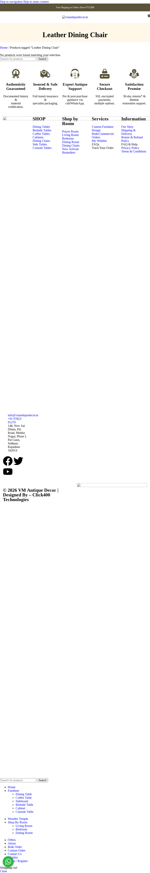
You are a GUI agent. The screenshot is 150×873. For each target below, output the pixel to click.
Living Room (24, 825)
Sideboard (22, 801)
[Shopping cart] (142, 17)
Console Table (24, 811)
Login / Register (18, 861)
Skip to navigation (11, 1)
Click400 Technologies (26, 497)
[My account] (8, 17)
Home (4, 47)
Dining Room (24, 832)
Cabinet (20, 808)
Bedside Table (24, 804)
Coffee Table (24, 797)
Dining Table (24, 794)
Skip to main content (36, 1)
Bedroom (21, 829)
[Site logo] (75, 17)
